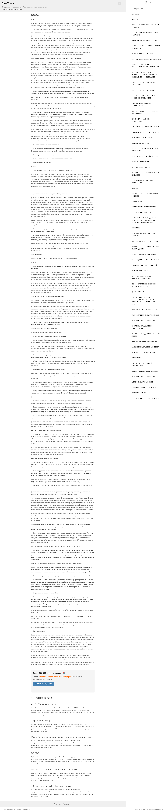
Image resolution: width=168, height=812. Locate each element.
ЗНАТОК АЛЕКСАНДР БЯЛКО (142, 167)
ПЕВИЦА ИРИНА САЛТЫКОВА (143, 54)
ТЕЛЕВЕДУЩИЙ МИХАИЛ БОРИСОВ (145, 315)
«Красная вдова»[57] (42, 720)
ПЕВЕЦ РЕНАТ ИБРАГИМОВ (142, 138)
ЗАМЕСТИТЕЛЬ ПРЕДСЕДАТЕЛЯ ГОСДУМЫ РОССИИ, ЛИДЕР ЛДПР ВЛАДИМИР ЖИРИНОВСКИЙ (144, 220)
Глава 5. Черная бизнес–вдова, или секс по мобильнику (61, 736)
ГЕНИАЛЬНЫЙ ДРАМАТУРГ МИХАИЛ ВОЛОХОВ (149, 809)
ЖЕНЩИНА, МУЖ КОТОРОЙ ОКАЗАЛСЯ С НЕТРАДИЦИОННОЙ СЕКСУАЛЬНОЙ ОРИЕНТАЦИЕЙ (144, 74)
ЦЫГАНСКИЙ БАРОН (139, 292)
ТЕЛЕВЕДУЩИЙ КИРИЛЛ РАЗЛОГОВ (145, 260)
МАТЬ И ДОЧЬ (137, 201)
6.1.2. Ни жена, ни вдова (44, 704)
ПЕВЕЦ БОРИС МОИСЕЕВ (141, 271)
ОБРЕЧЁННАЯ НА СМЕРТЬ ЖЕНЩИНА (146, 241)
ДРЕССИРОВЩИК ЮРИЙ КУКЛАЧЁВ (145, 156)
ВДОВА (35, 753)
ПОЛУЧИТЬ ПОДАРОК (43, 684)
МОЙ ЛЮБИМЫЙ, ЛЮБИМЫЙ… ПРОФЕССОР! (17, 809)
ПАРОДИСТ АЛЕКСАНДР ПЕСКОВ (144, 309)
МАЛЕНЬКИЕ (136, 358)
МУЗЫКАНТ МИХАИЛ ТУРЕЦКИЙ (144, 265)
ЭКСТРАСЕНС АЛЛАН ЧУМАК (143, 90)
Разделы (66, 804)
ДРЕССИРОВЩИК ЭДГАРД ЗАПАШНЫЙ (146, 59)
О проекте (58, 804)
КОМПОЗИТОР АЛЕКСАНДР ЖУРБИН (145, 132)
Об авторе (135, 19)
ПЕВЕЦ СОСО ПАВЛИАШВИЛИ (143, 320)
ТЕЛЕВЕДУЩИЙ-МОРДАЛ (141, 212)
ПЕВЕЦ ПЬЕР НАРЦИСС (140, 143)
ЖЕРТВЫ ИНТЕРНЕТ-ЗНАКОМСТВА (145, 341)
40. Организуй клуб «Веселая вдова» (51, 785)
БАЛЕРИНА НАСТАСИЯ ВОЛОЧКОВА (145, 347)
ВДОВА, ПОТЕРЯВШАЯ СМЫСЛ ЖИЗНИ (54, 769)
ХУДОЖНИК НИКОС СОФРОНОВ (144, 387)
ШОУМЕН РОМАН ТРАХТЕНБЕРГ (144, 207)
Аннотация (135, 14)
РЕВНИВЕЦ (136, 228)
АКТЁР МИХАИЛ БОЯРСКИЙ (142, 382)
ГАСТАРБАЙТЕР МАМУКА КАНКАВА (145, 127)
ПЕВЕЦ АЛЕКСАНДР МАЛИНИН (143, 352)
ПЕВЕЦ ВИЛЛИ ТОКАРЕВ (141, 393)
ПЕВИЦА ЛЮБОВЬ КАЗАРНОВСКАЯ (145, 371)
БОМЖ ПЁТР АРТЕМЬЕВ (140, 162)
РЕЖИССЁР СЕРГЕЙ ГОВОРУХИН (144, 254)
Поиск (148, 2)
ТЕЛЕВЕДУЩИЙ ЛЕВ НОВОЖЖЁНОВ (145, 398)
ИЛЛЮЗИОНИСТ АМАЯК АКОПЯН (144, 40)
